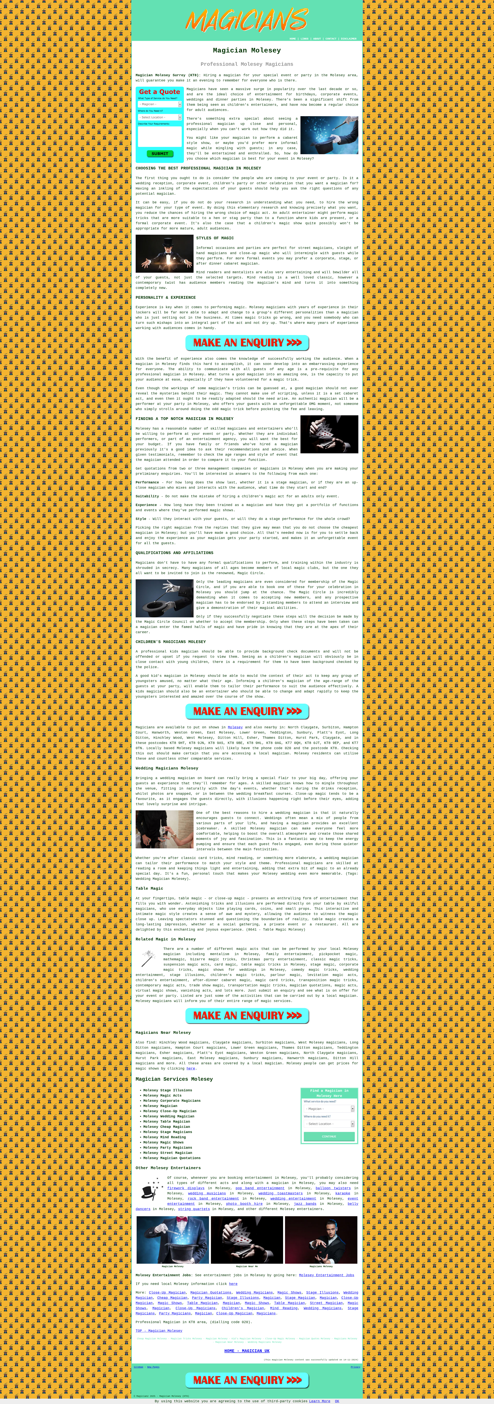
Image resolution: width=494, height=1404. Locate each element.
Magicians (145, 727)
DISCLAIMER (348, 38)
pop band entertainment (260, 1188)
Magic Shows (289, 1293)
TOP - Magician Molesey (159, 1331)
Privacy (355, 1367)
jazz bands (305, 1204)
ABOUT (317, 38)
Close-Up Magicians (196, 1308)
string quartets (194, 1209)
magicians (203, 748)
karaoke (342, 1193)
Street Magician (326, 1303)
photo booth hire (244, 1204)
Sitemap (138, 1367)
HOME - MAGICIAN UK (247, 1351)
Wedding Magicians (254, 1293)
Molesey (235, 727)
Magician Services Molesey (174, 1079)
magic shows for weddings (227, 970)
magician (280, 753)
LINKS (304, 38)
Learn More (319, 1401)
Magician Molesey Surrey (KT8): (168, 75)
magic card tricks (274, 980)
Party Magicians (175, 1313)
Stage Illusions (322, 1293)
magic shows (147, 1069)
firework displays (186, 1188)
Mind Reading (284, 1308)
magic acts (247, 949)
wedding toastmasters (281, 1193)
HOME (293, 38)
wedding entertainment (293, 1199)
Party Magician (207, 1298)
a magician (277, 1183)
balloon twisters (333, 1188)
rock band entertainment (213, 1199)
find (150, 1042)
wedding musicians (207, 1193)
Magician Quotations (210, 1293)
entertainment (258, 1178)
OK (337, 1401)
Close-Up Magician (167, 1293)
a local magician (339, 996)
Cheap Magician (172, 1298)
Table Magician (202, 1303)
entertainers (309, 1209)
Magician (271, 1298)
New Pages (153, 1367)
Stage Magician (300, 1298)
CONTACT (331, 38)
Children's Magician (243, 1308)
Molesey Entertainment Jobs (326, 1275)
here (191, 1069)
